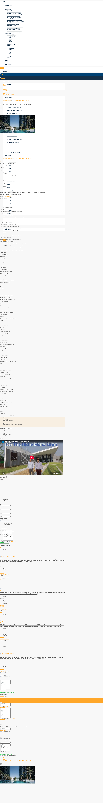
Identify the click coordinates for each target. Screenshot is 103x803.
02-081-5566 (5, 524)
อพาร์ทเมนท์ (11, 55)
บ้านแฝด (10, 51)
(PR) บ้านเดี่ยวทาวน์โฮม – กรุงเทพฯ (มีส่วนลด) (15, 26)
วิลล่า (10, 52)
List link (29, 100)
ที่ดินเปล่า (8, 45)
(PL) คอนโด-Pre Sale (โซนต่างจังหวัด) (14, 17)
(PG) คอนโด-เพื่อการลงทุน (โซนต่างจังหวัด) (14, 20)
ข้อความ (1, 540)
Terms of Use (13, 541)
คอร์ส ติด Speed (8, 4)
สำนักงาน (10, 38)
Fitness (4, 431)
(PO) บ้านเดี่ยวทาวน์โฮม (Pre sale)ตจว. (14, 30)
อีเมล (1, 533)
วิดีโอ (3, 88)
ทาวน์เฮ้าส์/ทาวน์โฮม (12, 36)
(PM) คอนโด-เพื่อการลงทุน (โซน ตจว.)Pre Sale (15, 22)
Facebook (9, 100)
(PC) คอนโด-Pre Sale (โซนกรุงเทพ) (13, 16)
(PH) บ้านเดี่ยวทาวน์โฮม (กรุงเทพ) (13, 24)
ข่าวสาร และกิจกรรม (8, 64)
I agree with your (8, 718)
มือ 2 (1, 547)
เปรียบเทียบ (2, 696)
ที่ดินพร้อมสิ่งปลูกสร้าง (11, 44)
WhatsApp (5, 100)
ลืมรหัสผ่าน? (6, 706)
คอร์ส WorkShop (8, 5)
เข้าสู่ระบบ (4, 70)
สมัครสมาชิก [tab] (5, 700)
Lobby (4, 433)
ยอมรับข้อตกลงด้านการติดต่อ (9, 541)
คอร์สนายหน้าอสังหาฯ (6, 2)
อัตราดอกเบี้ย (2, 511)
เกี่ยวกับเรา (4, 65)
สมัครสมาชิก (5, 71)
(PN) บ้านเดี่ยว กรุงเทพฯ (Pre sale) (13, 29)
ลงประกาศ (2, 67)
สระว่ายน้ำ (4, 435)
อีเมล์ (27, 100)
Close (6, 696)
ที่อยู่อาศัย (8, 47)
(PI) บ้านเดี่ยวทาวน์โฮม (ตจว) (12, 25)
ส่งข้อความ (6, 542)
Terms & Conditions (11, 718)
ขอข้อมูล (2, 542)
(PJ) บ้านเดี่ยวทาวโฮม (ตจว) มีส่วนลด (13, 28)
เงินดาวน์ (1, 506)
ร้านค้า (10, 37)
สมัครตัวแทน (7, 61)
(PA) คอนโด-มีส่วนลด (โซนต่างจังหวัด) (14, 12)
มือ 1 (1, 108)
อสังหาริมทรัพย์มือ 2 (8, 33)
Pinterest (19, 100)
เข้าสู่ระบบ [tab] (4, 698)
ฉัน (0, 534)
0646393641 (9, 524)
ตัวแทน (4, 59)
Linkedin (24, 100)
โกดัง (10, 40)
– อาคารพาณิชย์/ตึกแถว (11, 34)
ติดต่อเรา (4, 63)
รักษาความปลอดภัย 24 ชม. (7, 434)
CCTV (4, 430)
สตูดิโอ (10, 53)
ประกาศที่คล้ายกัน (5, 90)
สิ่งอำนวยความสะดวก (6, 86)
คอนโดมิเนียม (11, 48)
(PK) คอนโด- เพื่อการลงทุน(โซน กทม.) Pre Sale (15, 21)
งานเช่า (10, 56)
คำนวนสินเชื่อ (5, 89)
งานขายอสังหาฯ (5, 8)
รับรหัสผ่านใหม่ (3, 730)
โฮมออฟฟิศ (9, 57)
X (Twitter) (14, 100)
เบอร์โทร (1, 531)
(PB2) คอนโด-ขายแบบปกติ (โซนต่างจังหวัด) (14, 14)
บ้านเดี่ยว (10, 49)
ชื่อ (0, 530)
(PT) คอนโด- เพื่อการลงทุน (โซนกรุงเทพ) (14, 18)
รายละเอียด (4, 85)
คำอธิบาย (4, 82)
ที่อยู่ (3, 84)
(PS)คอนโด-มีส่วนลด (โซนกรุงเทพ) (13, 10)
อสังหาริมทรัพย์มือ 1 (8, 9)
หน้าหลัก (4, 1)
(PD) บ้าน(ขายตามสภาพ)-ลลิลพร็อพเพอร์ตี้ (14, 32)
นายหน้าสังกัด (7, 60)
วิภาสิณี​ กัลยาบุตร (3, 606)
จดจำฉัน (3, 706)
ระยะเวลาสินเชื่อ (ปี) (3, 515)
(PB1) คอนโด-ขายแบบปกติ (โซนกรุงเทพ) (14, 13)
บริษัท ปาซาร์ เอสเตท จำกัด (4, 574)
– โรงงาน (8, 43)
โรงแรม (10, 41)
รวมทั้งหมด (2, 502)
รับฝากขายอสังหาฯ (6, 6)
